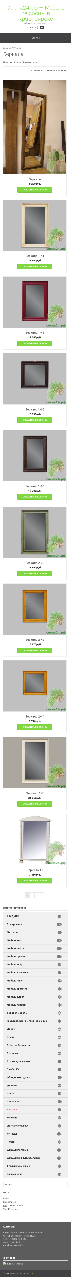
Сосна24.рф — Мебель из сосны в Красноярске (36, 13)
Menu (36, 38)
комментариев (13, 1205)
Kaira (30, 1273)
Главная (7, 48)
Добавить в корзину (34, 189)
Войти (6, 1198)
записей (9, 1202)
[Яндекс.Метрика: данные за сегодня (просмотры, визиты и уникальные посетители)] (13, 1263)
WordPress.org (10, 1209)
